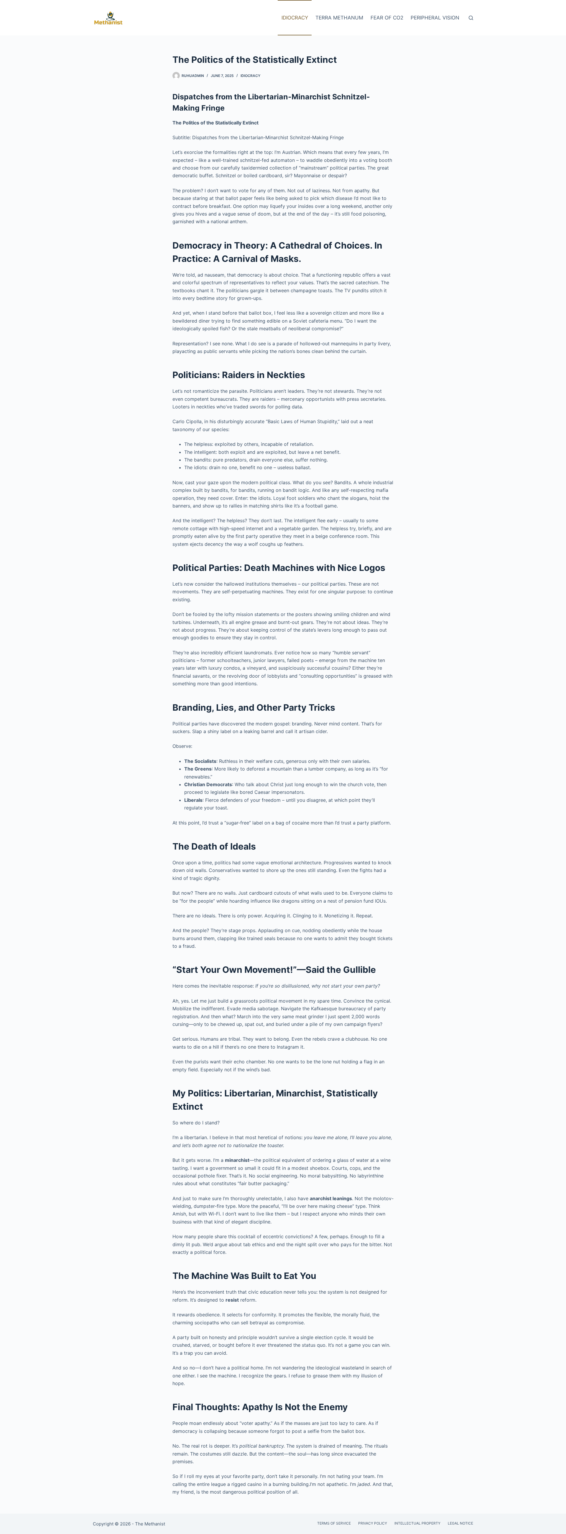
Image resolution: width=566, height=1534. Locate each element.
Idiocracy (295, 18)
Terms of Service (334, 1523)
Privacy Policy (372, 1523)
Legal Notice (460, 1523)
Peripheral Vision (435, 18)
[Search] (471, 18)
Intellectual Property (417, 1523)
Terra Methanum (339, 18)
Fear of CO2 (387, 18)
